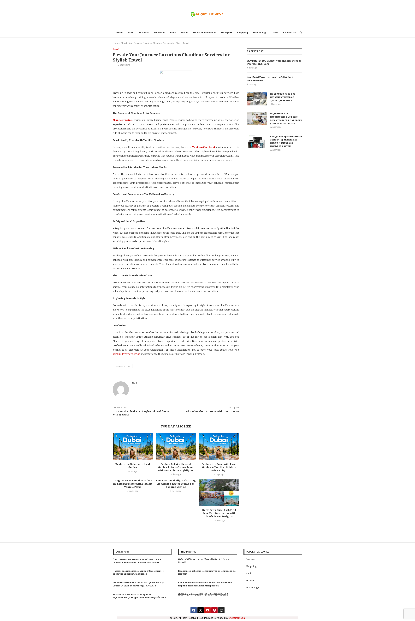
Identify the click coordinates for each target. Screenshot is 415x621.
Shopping (242, 32)
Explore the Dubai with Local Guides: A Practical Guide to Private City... (219, 467)
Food (173, 32)
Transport (226, 32)
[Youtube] (207, 610)
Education (159, 32)
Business (143, 32)
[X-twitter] (200, 610)
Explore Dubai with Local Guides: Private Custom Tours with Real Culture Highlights (176, 467)
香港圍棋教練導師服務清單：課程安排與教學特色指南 (203, 594)
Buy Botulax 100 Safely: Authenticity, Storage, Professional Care (274, 63)
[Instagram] (221, 610)
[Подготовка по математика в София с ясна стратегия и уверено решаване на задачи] (257, 118)
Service (250, 580)
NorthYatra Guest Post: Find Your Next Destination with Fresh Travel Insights (219, 513)
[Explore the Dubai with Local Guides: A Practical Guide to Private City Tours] (219, 446)
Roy (134, 382)
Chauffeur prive (122, 366)
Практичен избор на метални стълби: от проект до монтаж (283, 97)
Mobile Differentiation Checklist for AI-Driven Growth (271, 79)
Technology (259, 32)
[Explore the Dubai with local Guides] (133, 446)
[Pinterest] (214, 610)
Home (119, 32)
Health (184, 32)
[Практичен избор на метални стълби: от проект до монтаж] (257, 98)
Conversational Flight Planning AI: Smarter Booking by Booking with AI (176, 483)
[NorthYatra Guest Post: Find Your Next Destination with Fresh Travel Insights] (219, 492)
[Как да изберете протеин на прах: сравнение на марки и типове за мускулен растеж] (257, 141)
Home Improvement (204, 32)
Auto (131, 32)
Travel (274, 32)
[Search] (300, 32)
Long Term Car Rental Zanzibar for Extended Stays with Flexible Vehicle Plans (133, 483)
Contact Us (289, 32)
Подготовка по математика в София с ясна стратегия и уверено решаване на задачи (286, 118)
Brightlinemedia (237, 617)
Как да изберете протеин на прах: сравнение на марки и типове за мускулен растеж (286, 141)
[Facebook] (193, 610)
